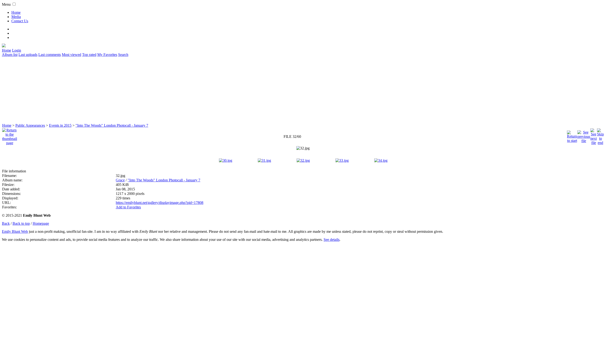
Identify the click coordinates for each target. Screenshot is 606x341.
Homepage (41, 223)
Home (16, 12)
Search (123, 55)
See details (331, 240)
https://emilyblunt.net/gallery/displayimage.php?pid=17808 (159, 203)
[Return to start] (572, 135)
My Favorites (107, 55)
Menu (6, 4)
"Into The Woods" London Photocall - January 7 (112, 125)
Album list (10, 55)
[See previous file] (583, 135)
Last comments (49, 55)
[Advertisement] (144, 90)
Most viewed (71, 55)
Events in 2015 (60, 125)
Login (16, 50)
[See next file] (593, 135)
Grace (120, 180)
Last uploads (27, 55)
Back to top (21, 223)
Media (16, 17)
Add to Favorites (128, 207)
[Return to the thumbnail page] (9, 135)
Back (6, 223)
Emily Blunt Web (15, 231)
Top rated (89, 55)
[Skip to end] (600, 135)
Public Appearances (30, 125)
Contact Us (19, 21)
